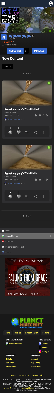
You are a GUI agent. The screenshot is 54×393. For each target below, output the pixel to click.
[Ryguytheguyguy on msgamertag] (50, 31)
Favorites (28, 241)
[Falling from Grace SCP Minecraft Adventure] (27, 334)
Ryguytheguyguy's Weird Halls (20, 173)
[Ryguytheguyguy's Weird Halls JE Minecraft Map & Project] (27, 93)
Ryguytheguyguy (20, 36)
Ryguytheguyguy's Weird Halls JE (22, 109)
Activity (8, 252)
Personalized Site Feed (14, 247)
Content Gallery (28, 236)
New (6, 66)
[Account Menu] (50, 3)
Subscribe (15, 51)
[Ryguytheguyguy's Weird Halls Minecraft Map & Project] (27, 157)
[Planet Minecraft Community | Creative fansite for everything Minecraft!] (27, 360)
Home (7, 231)
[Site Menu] (3, 3)
